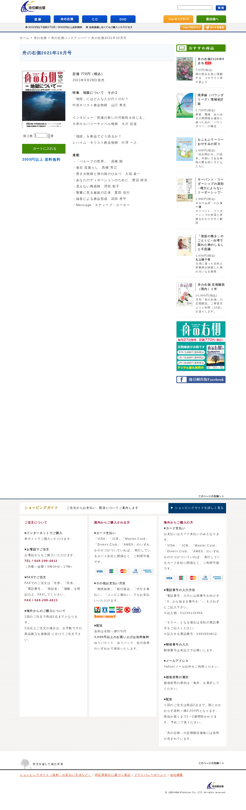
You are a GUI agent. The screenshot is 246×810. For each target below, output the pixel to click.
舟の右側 (40, 38)
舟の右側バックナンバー (69, 38)
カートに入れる (44, 148)
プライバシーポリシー (150, 775)
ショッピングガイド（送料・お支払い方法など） (56, 775)
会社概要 (176, 775)
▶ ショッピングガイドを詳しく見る (197, 507)
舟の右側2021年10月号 (109, 38)
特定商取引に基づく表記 (113, 775)
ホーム (25, 38)
